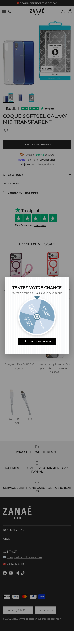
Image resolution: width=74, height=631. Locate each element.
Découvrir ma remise (37, 341)
